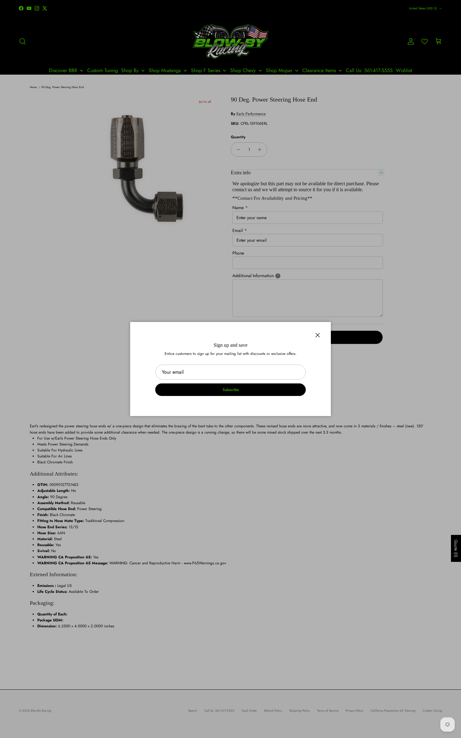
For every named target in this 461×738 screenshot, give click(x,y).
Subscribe (231, 390)
